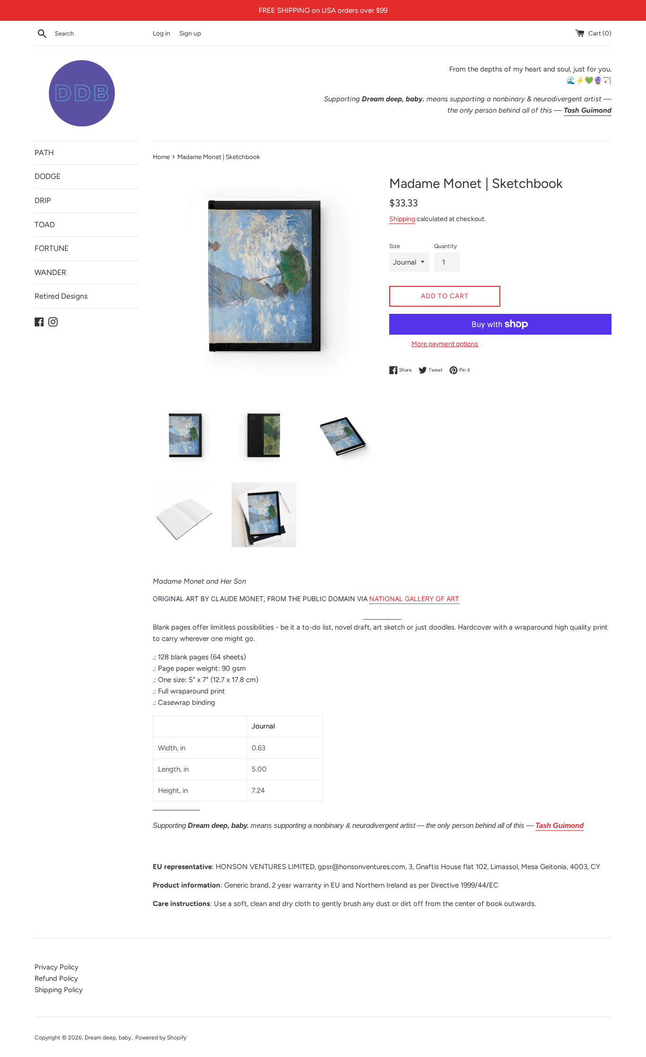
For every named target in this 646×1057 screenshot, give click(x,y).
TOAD (45, 224)
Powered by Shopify (160, 1037)
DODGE (48, 176)
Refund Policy (56, 978)
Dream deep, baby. (108, 1037)
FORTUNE (52, 248)
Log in (161, 33)
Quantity (445, 246)
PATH (44, 152)
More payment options (444, 343)
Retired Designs (61, 296)
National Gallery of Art (414, 599)
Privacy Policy (57, 967)
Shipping (402, 218)
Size (394, 246)
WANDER (50, 272)
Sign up (190, 33)
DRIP (43, 200)
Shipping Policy (59, 990)
